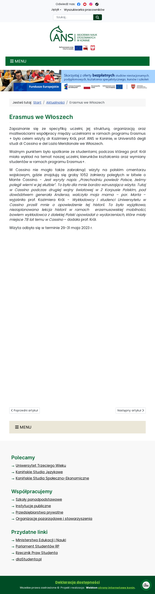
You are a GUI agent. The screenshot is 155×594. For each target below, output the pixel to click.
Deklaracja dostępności (77, 582)
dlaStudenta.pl (29, 559)
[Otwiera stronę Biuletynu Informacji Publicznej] (85, 48)
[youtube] (84, 4)
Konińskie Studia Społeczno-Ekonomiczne (52, 478)
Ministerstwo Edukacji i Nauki (41, 540)
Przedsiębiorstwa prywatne (39, 512)
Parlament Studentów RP (37, 546)
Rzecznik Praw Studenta (37, 552)
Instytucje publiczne (33, 506)
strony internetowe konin (116, 587)
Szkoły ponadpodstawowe (39, 499)
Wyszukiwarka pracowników (84, 10)
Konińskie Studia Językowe (39, 472)
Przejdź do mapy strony (3, 3)
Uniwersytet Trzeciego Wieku (41, 465)
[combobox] (73, 17)
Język (55, 9)
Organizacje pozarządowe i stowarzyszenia (54, 518)
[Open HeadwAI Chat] (146, 585)
